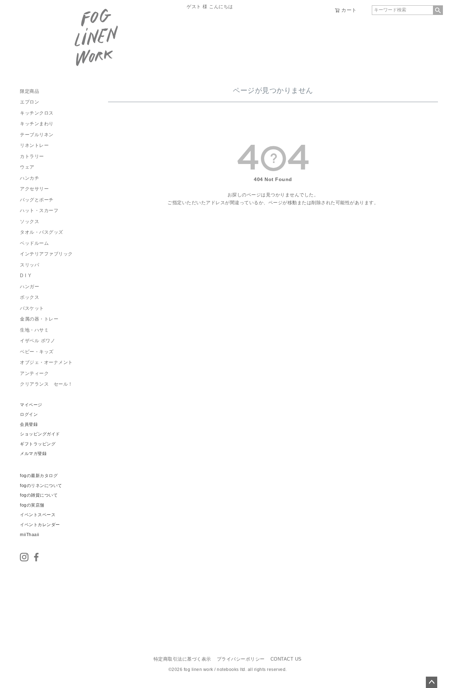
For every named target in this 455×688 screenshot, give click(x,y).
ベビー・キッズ (37, 351)
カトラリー (32, 156)
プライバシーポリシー (241, 659)
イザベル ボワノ (37, 340)
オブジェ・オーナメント (46, 362)
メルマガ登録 (33, 453)
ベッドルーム (34, 243)
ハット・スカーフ (39, 210)
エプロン (29, 102)
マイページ (31, 404)
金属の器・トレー (39, 319)
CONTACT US (286, 659)
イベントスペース (37, 514)
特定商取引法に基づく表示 (182, 659)
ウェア (27, 167)
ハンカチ (29, 178)
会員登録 (29, 424)
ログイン (29, 414)
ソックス (29, 221)
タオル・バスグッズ (41, 232)
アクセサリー (34, 188)
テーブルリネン (37, 134)
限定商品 (29, 91)
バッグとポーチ (37, 199)
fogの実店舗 (32, 505)
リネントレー (34, 145)
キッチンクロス (37, 113)
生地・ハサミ (34, 330)
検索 (438, 10)
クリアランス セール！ (46, 384)
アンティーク (34, 373)
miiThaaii (29, 534)
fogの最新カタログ (39, 475)
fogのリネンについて (41, 485)
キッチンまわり (37, 123)
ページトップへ (431, 682)
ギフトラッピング (37, 443)
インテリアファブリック (46, 254)
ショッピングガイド (40, 434)
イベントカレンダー (40, 524)
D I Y (26, 275)
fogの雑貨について (39, 495)
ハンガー (29, 286)
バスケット (32, 308)
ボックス (29, 297)
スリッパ (29, 265)
